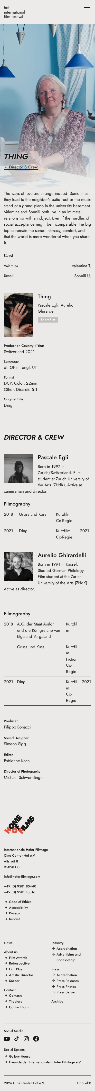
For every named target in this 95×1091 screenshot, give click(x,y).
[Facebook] (36, 1038)
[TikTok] (16, 1038)
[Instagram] (26, 1038)
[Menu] (87, 8)
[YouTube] (7, 1038)
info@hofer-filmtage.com (22, 876)
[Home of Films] (19, 824)
